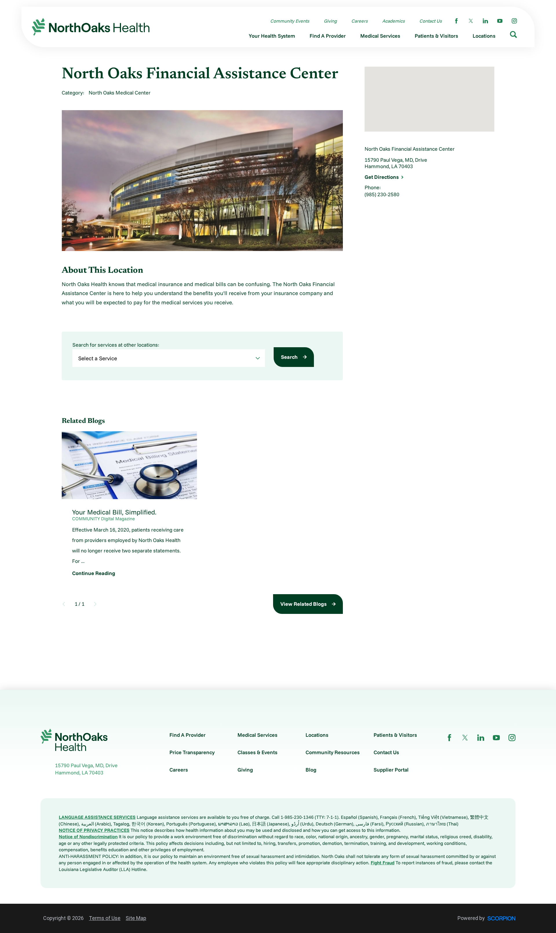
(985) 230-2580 (382, 194)
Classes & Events (257, 752)
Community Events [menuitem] (289, 21)
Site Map (136, 918)
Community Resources (333, 752)
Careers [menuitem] (359, 21)
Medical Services (257, 735)
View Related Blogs (303, 604)
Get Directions (382, 177)
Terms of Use (104, 918)
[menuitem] (272, 37)
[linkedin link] (485, 20)
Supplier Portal (391, 769)
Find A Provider (187, 735)
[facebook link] (456, 20)
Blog (311, 769)
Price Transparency (192, 752)
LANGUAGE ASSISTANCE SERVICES (97, 817)
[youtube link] (499, 20)
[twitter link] (470, 20)
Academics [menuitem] (393, 21)
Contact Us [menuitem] (430, 21)
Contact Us (386, 752)
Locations (317, 735)
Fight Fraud (382, 862)
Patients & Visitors (395, 735)
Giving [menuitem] (330, 21)
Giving (245, 769)
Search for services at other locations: (115, 345)
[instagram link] (514, 20)
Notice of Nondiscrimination (88, 836)
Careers (178, 769)
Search (289, 357)
